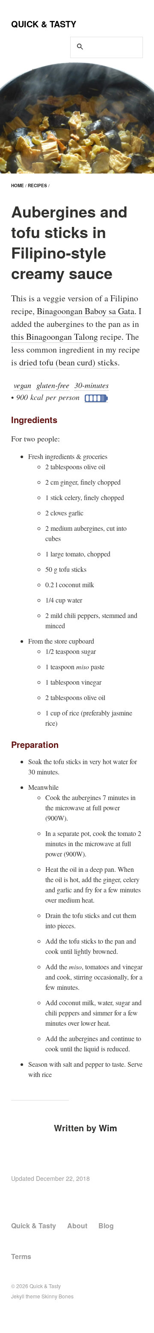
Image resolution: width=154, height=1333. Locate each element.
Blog (106, 1225)
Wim (108, 1127)
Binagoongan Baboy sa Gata (85, 311)
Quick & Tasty (43, 24)
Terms (21, 1256)
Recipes (37, 185)
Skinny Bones (57, 1296)
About (77, 1225)
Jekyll (17, 1296)
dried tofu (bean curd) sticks (68, 362)
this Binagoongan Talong (54, 336)
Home (17, 185)
